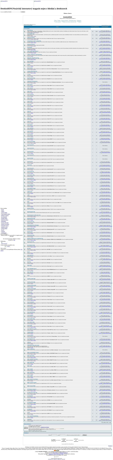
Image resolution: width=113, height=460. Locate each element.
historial (100, 132)
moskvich (100, 55)
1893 (100, 296)
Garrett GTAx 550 (30, 171)
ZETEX (28, 412)
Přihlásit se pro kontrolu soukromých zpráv (69, 21)
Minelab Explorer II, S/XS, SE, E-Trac (34, 215)
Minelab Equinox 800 (31, 211)
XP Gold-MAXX (30, 395)
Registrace (79, 20)
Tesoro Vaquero (30, 315)
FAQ (56, 20)
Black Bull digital (30, 61)
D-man (100, 252)
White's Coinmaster (31, 349)
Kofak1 (100, 376)
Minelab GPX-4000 (30, 221)
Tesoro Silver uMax (30, 322)
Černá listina (29, 47)
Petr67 (100, 393)
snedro (100, 249)
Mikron (28, 205)
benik (100, 75)
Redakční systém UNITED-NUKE (56, 453)
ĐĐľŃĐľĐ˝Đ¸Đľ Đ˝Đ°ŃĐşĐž (45, 427)
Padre (100, 38)
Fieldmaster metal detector (32, 81)
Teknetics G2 (29, 292)
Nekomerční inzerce (31, 44)
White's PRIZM (30, 369)
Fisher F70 (29, 118)
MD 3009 (29, 248)
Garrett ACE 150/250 (31, 141)
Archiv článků (4, 212)
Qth (100, 95)
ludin (100, 353)
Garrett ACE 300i (30, 148)
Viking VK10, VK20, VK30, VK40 (33, 345)
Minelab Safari (30, 231)
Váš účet (3, 231)
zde (14, 240)
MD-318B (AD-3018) (31, 245)
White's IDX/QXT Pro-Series (32, 359)
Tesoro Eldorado (30, 308)
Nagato (100, 363)
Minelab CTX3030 (30, 208)
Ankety (2, 211)
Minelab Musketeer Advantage (33, 225)
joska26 (100, 309)
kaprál (100, 105)
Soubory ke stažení (5, 224)
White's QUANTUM (30, 372)
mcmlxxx (34, 32)
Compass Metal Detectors (32, 71)
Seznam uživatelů (4, 222)
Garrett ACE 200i (30, 144)
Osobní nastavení (58, 21)
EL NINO (100, 212)
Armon (37, 39)
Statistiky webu (4, 227)
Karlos (100, 306)
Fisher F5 (29, 114)
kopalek (100, 343)
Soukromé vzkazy (5, 225)
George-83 (100, 45)
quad (100, 125)
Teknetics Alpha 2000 (31, 278)
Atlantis (28, 64)
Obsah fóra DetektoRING (28, 25)
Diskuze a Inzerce (5, 215)
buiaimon (100, 420)
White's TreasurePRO (31, 385)
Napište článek (4, 218)
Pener (100, 386)
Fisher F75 (29, 121)
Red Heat (29, 261)
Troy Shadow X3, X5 (31, 338)
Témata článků (4, 228)
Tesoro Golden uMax (31, 318)
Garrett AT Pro (30, 161)
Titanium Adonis (30, 332)
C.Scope (28, 74)
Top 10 (2, 230)
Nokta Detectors (30, 255)
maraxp (100, 390)
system (32, 32)
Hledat (59, 20)
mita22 (100, 232)
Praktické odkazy (4, 219)
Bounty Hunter (30, 67)
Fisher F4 (29, 111)
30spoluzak (100, 242)
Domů (2, 209)
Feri (100, 142)
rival (100, 413)
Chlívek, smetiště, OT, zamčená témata (34, 54)
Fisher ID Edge (30, 134)
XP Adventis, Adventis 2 (31, 389)
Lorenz (28, 198)
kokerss (100, 85)
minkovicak (100, 246)
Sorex (28, 275)
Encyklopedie (4, 217)
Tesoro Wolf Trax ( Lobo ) (31, 328)
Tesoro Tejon (29, 325)
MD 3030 (29, 258)
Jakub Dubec (55, 452)
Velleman (29, 342)
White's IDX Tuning (30, 355)
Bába (100, 199)
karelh (100, 112)
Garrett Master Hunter (31, 188)
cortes (100, 92)
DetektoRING (27, 28)
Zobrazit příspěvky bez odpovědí (106, 25)
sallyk (100, 135)
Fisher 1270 (29, 91)
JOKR (28, 195)
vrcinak (100, 65)
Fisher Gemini (30, 124)
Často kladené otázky (5, 214)
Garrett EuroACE (30, 168)
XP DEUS (29, 399)
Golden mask (29, 191)
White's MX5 (29, 365)
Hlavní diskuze (30, 30)
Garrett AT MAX (30, 158)
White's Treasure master (31, 382)
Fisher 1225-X (30, 84)
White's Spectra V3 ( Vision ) (32, 379)
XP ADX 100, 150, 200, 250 (32, 392)
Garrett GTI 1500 (30, 181)
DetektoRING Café (30, 33)
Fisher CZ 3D (29, 101)
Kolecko (37, 32)
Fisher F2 (29, 108)
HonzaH (100, 62)
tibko (100, 102)
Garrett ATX (29, 164)
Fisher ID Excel (30, 131)
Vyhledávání (3, 232)
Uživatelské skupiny (73, 20)
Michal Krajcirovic (64, 452)
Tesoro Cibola (29, 298)
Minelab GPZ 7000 (30, 241)
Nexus (28, 251)
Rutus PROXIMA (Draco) (31, 268)
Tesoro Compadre (30, 302)
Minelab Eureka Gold (31, 218)
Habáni (100, 48)
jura (100, 202)
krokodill (100, 329)
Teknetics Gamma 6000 (31, 285)
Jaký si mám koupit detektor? (32, 51)
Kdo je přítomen (27, 424)
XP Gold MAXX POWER (31, 402)
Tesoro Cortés (30, 305)
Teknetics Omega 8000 (31, 288)
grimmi (100, 286)
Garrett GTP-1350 (30, 178)
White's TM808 (30, 375)
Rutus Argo (29, 265)
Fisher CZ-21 (29, 98)
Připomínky (3, 221)
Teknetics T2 (29, 295)
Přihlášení (79, 21)
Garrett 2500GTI (30, 138)
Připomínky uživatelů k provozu (33, 57)
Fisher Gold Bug (30, 128)
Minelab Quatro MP (30, 228)
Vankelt (100, 115)
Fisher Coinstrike (30, 94)
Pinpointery (29, 419)
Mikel (28, 201)
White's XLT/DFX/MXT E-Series (33, 352)
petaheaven (100, 52)
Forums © (110, 445)
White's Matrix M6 (30, 362)
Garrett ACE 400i (30, 154)
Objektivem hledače (31, 37)
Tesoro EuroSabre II (31, 312)
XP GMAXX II (29, 409)
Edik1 (100, 279)
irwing (100, 35)
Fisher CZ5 (29, 104)
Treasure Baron (30, 335)
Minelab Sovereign (30, 235)
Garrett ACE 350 (30, 151)
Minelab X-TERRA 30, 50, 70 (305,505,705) (35, 238)
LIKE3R (100, 346)
